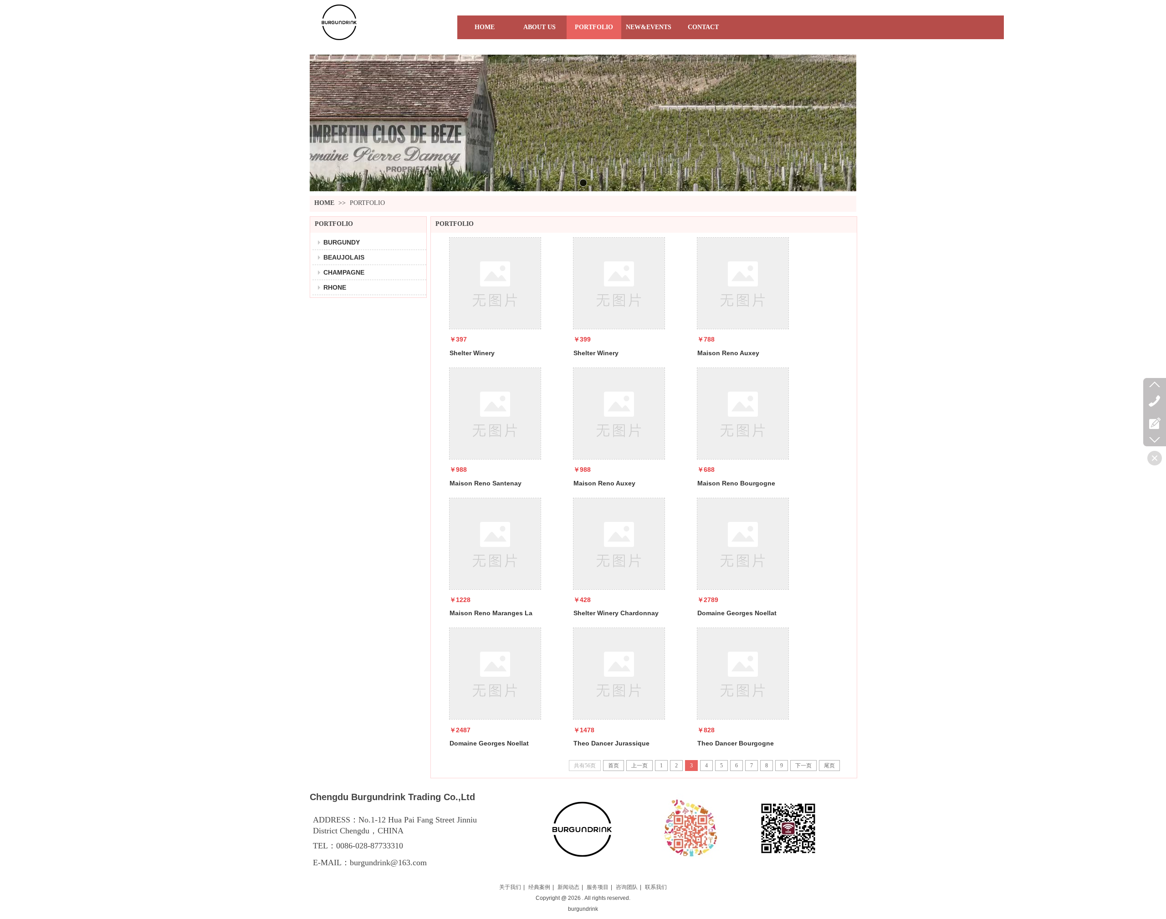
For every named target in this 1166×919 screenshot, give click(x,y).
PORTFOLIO (367, 202)
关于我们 (510, 887)
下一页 (803, 765)
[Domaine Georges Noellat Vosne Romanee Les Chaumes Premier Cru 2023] (495, 674)
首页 (613, 765)
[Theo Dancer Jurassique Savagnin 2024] (619, 674)
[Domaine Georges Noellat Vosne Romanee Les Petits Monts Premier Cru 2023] (743, 544)
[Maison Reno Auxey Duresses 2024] (619, 414)
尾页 (829, 765)
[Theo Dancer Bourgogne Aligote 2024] (743, 674)
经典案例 (539, 887)
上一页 (639, 765)
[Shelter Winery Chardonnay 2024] (619, 544)
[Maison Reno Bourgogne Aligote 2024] (743, 414)
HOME (324, 202)
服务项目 (598, 887)
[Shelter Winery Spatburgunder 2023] (495, 283)
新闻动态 (568, 887)
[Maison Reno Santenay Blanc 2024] (495, 414)
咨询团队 (627, 887)
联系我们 (656, 887)
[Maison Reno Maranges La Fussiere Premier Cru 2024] (495, 544)
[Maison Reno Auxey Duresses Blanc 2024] (743, 283)
